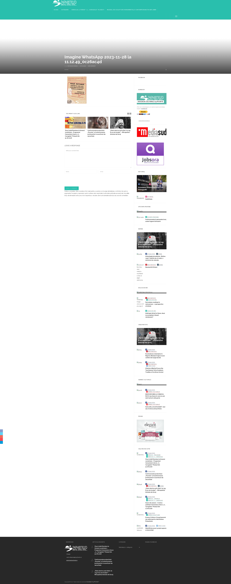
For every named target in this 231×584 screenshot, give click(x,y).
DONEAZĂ (144, 108)
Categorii (65, 9)
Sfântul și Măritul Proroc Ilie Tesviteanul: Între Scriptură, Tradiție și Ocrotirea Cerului (154, 370)
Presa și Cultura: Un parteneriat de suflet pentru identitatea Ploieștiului (155, 519)
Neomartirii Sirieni (151, 267)
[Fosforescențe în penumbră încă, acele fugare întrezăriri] (140, 217)
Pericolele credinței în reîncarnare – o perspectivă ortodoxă (154, 304)
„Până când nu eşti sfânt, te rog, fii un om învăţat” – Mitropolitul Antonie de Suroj (120, 132)
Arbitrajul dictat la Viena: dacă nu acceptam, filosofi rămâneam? (155, 315)
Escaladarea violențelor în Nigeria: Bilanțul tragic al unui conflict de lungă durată (155, 355)
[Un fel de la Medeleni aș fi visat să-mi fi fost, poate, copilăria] (140, 211)
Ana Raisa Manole (72, 66)
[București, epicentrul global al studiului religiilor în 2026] (139, 384)
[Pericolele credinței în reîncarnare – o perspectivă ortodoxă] (140, 302)
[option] (75, 128)
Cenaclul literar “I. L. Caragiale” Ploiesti (87, 9)
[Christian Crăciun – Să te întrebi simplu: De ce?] (144, 292)
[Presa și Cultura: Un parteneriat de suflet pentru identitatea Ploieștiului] (140, 514)
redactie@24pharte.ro (144, 120)
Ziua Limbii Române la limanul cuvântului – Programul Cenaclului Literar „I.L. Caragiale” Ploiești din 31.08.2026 (75, 134)
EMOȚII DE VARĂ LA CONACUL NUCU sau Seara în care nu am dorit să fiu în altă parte (155, 396)
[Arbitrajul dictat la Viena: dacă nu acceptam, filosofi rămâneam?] (138, 311)
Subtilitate (148, 199)
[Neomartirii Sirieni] (140, 272)
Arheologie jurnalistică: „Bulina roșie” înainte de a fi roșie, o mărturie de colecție (155, 258)
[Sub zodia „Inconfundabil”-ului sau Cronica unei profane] (139, 402)
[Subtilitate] (140, 197)
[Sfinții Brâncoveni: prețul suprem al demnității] (140, 528)
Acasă (56, 9)
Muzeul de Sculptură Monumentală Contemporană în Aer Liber (131, 9)
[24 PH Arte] (64, 3)
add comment (92, 66)
